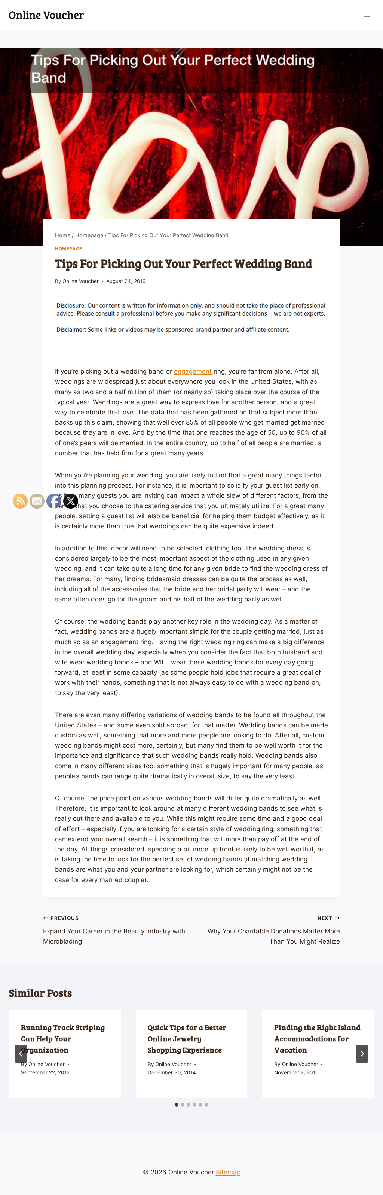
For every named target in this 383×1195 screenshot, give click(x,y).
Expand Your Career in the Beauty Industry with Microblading (114, 930)
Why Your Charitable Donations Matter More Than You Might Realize (274, 930)
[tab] (176, 1105)
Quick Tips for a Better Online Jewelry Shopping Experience (187, 1038)
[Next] (362, 1054)
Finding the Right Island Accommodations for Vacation (317, 1038)
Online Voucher (80, 281)
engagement (193, 371)
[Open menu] (367, 15)
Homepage (68, 248)
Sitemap (228, 1172)
